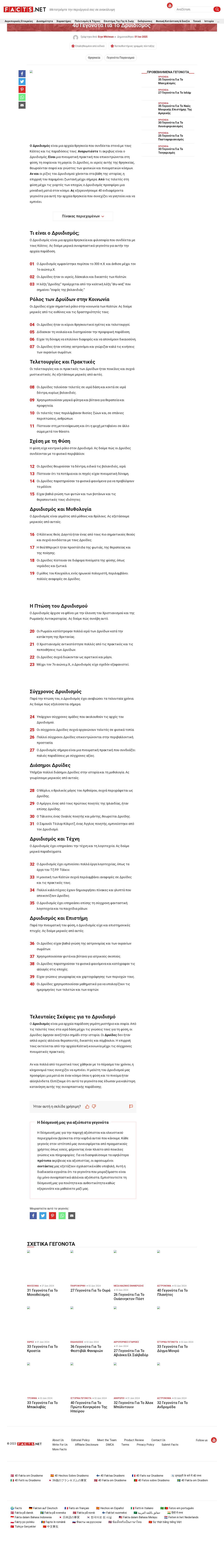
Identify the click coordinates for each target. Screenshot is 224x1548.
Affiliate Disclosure (86, 1444)
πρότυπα (44, 1160)
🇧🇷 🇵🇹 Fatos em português (177, 1508)
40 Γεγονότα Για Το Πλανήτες (172, 1292)
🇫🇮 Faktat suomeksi (114, 1512)
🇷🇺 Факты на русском (86, 1522)
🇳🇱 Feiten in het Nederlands (181, 1517)
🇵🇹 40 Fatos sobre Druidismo (152, 1480)
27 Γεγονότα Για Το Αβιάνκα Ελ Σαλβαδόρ (131, 1353)
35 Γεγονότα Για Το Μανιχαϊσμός (170, 81)
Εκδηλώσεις (145, 21)
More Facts (59, 1449)
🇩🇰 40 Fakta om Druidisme (26, 1475)
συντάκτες (45, 1166)
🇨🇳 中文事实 (50, 1526)
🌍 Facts (16, 1508)
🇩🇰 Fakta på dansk (21, 1512)
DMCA (110, 1444)
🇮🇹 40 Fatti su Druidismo (25, 1480)
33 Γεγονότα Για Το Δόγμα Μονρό (172, 1348)
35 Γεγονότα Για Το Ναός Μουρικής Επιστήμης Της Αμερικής (175, 109)
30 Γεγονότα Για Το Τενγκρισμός (170, 150)
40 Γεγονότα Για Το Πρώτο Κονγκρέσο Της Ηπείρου (89, 1407)
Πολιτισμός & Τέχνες (87, 21)
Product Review (134, 1440)
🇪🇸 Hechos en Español (110, 1508)
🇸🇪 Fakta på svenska (53, 1512)
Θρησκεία (94, 57)
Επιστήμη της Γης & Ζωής (119, 21)
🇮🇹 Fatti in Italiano (142, 1508)
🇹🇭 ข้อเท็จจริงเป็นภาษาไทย (125, 1522)
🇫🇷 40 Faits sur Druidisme (147, 1475)
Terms (125, 1444)
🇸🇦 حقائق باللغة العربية (147, 1512)
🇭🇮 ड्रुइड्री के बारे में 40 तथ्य (186, 1475)
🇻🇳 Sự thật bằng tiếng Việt (165, 1522)
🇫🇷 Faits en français (77, 1508)
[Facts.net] (25, 9)
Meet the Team (107, 1440)
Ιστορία (209, 21)
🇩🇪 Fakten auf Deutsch (43, 1508)
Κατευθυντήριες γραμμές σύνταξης (135, 46)
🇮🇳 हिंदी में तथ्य (175, 1512)
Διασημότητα (44, 21)
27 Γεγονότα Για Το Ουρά (90, 1290)
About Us (58, 1440)
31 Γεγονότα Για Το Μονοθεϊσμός (42, 1292)
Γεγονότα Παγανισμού (120, 57)
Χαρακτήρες (64, 21)
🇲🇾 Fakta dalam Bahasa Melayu (138, 1517)
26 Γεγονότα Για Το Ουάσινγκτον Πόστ (129, 1296)
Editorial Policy (80, 1440)
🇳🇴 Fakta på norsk (84, 1512)
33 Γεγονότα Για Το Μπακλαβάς (42, 1405)
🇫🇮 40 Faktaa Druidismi (110, 1475)
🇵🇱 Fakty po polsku (22, 1522)
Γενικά (197, 21)
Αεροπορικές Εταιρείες (19, 21)
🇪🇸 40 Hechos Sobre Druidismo (69, 1475)
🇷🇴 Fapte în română (53, 1522)
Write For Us (60, 1444)
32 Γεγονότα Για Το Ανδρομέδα (172, 1405)
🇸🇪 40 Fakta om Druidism (192, 1480)
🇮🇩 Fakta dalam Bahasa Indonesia (31, 1517)
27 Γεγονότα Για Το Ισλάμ (174, 92)
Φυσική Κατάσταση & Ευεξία (173, 21)
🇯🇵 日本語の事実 (69, 1517)
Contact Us (158, 1440)
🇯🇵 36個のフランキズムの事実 (67, 1480)
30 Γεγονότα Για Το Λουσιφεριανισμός (170, 124)
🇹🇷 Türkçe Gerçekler (23, 1526)
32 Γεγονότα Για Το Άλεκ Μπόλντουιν (133, 1405)
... (218, 21)
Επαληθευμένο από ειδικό (89, 46)
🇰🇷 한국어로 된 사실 (99, 1517)
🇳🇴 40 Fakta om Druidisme (110, 1480)
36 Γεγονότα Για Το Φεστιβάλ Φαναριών (87, 1348)
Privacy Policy (145, 1444)
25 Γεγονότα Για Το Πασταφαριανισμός (171, 137)
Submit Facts (170, 1444)
